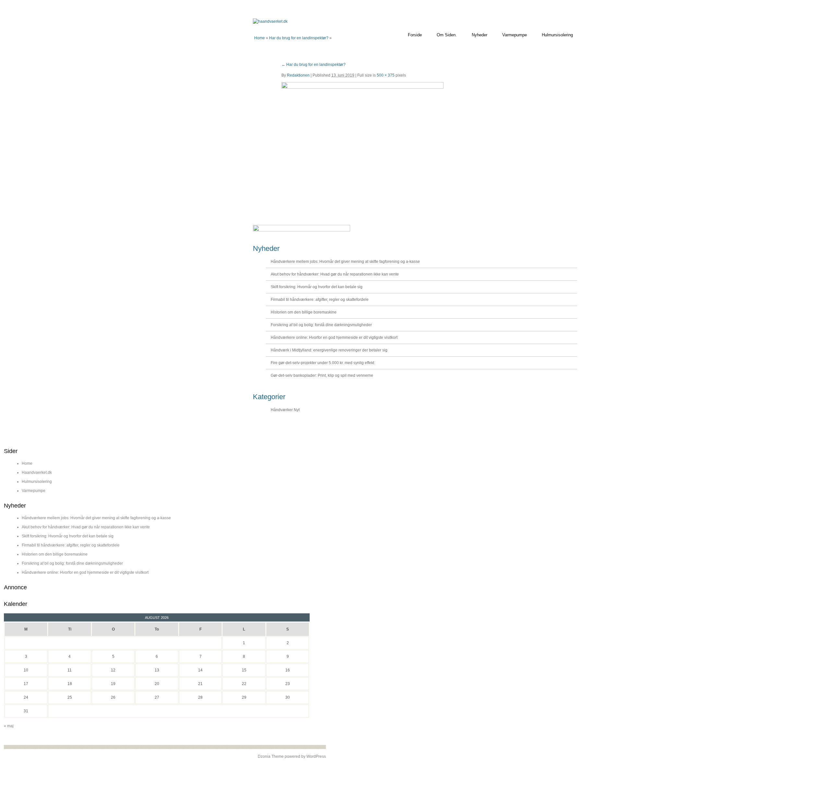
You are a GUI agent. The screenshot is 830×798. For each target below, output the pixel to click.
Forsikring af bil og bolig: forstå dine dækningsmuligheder (321, 325)
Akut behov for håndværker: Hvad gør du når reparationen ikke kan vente (335, 274)
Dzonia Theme (271, 756)
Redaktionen (298, 75)
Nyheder (479, 34)
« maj (9, 726)
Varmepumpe (514, 34)
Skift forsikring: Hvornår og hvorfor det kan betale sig (316, 287)
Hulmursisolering (557, 34)
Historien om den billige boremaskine (304, 312)
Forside (415, 34)
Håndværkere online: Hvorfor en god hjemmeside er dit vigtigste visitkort (334, 337)
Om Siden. (447, 34)
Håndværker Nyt (285, 410)
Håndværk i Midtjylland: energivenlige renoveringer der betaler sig (329, 350)
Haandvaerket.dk (37, 472)
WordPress (316, 756)
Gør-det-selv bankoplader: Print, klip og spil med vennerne (322, 375)
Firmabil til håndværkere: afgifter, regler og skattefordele (320, 299)
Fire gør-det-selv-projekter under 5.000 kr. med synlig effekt (322, 363)
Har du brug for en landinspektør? (298, 38)
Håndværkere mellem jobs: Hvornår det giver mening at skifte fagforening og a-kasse (345, 261)
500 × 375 (386, 75)
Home (259, 38)
